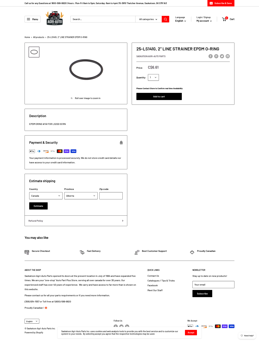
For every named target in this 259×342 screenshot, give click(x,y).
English (29, 321)
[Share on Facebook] (210, 56)
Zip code (104, 189)
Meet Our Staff (155, 290)
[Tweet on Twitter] (222, 56)
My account (202, 20)
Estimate (38, 205)
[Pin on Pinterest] (216, 56)
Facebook (152, 285)
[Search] (165, 19)
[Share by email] (228, 56)
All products (38, 37)
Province (69, 189)
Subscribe (202, 293)
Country (33, 189)
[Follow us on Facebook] (116, 327)
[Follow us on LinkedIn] (127, 327)
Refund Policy (35, 220)
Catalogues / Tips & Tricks (161, 280)
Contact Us (153, 275)
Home (27, 37)
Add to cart (159, 96)
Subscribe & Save (223, 3)
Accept (191, 332)
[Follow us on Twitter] (121, 327)
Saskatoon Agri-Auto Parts (150, 56)
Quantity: (141, 77)
